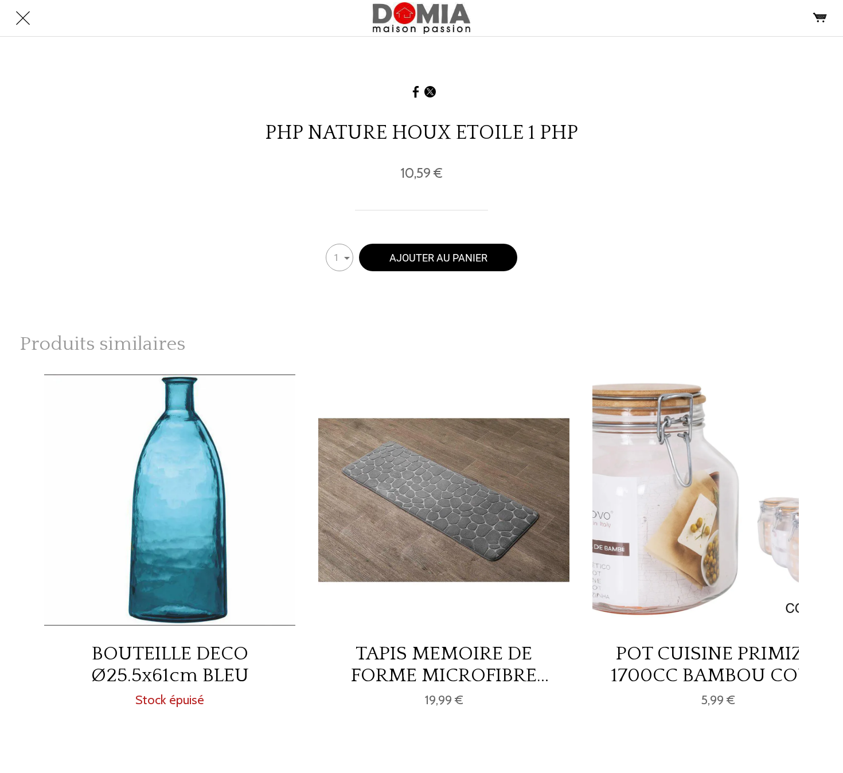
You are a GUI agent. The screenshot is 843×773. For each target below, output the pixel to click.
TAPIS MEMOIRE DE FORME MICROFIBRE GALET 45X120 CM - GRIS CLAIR (444, 664)
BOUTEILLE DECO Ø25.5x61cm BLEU (170, 664)
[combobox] (339, 257)
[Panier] (820, 18)
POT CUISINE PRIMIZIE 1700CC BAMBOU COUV (718, 664)
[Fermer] (23, 18)
